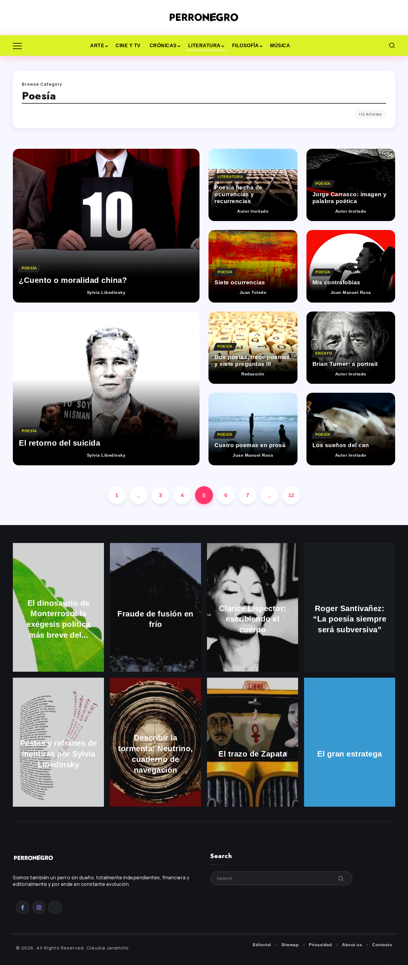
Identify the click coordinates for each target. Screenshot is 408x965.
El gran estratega (349, 754)
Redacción (253, 374)
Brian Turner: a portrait (345, 364)
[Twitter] (55, 907)
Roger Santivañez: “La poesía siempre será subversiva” (349, 619)
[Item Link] (106, 226)
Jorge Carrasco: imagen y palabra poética (349, 197)
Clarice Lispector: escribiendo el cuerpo (252, 619)
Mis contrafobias (336, 282)
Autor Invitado (253, 211)
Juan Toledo (253, 292)
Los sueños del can (340, 445)
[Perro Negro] (204, 17)
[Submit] (341, 878)
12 (291, 495)
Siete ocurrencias (239, 282)
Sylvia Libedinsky (106, 292)
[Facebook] (22, 907)
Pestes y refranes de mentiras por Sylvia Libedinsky (58, 754)
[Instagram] (39, 907)
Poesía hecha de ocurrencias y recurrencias (238, 194)
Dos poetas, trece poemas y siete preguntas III (252, 360)
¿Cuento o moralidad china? (73, 280)
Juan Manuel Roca (351, 292)
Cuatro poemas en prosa (250, 445)
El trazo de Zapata (252, 754)
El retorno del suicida (59, 443)
